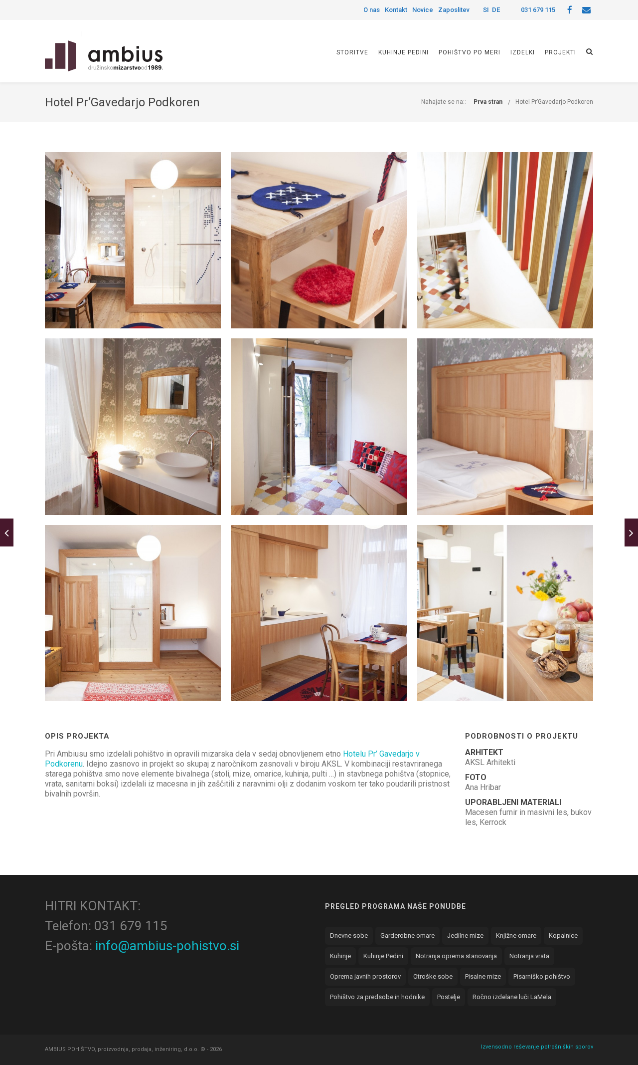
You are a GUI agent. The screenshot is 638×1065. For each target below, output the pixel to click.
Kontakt (396, 9)
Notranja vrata (529, 956)
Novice (422, 9)
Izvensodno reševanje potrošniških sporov (537, 1047)
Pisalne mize (483, 976)
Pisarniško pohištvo (541, 976)
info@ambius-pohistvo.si (167, 945)
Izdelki (522, 52)
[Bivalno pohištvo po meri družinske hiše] (6, 532)
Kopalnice (563, 935)
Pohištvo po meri (469, 52)
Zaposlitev (454, 9)
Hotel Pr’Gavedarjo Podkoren (554, 101)
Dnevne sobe (349, 935)
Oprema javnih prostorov (365, 976)
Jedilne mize (465, 935)
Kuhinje (340, 956)
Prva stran (488, 101)
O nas (371, 9)
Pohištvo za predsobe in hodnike (377, 997)
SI (486, 9)
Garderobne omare (407, 935)
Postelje (448, 997)
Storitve (352, 52)
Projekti (560, 52)
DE (496, 9)
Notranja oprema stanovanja (456, 956)
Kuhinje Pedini (403, 52)
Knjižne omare (516, 935)
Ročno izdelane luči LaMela (512, 997)
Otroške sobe (433, 976)
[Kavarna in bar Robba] (631, 532)
